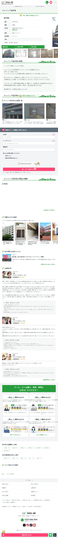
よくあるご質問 (5, 502)
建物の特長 (5, 46)
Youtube (34, 525)
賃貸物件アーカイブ (6, 506)
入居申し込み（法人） (26, 500)
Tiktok (31, 525)
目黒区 (22, 458)
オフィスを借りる (6, 500)
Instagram (27, 525)
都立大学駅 (46, 447)
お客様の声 (33, 487)
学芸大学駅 (38, 447)
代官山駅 (13, 447)
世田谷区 (5, 458)
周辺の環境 (33, 46)
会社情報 (33, 495)
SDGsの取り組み (37, 506)
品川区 (38, 458)
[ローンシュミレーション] (16, 429)
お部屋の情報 (20, 46)
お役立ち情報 (5, 495)
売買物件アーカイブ (16, 506)
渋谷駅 (5, 447)
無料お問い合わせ (50, 2)
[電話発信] (54, 535)
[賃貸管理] (42, 429)
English (23, 506)
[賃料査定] (42, 407)
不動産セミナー (34, 491)
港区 (30, 458)
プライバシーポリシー (29, 530)
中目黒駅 (21, 447)
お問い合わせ (5, 484)
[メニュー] (55, 2)
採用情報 (12, 502)
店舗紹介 (4, 487)
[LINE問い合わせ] (50, 535)
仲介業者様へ (47, 500)
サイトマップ (38, 530)
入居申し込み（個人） (15, 500)
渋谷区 (14, 458)
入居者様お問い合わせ (37, 500)
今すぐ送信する (30, 169)
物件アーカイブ (20, 530)
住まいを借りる (34, 484)
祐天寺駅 (30, 447)
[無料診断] (16, 407)
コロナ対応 (29, 506)
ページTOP (28, 480)
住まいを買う (5, 491)
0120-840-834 (47, 2)
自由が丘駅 (6, 450)
